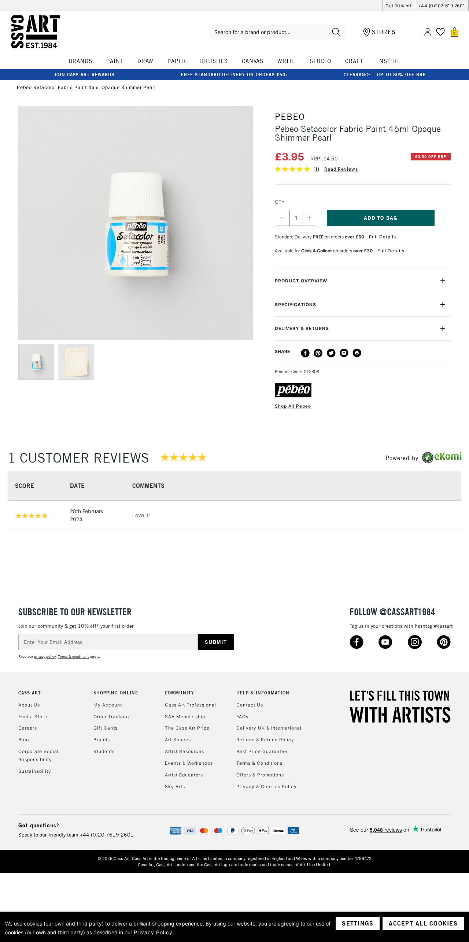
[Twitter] (331, 353)
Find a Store (32, 716)
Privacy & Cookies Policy (266, 786)
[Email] (344, 353)
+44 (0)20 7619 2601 (107, 834)
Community (179, 693)
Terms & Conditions (259, 763)
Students (104, 751)
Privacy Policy (153, 932)
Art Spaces (178, 739)
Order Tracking (111, 716)
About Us (29, 705)
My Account (107, 705)
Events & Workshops (189, 763)
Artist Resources (184, 751)
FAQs (242, 716)
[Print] (356, 353)
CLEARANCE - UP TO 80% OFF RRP (385, 74)
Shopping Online (115, 693)
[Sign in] (427, 32)
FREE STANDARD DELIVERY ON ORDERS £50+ (234, 74)
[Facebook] (305, 353)
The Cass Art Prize (187, 728)
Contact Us (249, 705)
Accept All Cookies (423, 923)
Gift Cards (105, 728)
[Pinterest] (318, 353)
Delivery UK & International (269, 728)
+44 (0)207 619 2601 (441, 5)
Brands (101, 739)
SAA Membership (185, 716)
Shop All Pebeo (293, 406)
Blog (23, 739)
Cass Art (29, 693)
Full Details (382, 236)
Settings (357, 923)
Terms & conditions (73, 656)
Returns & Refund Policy (265, 739)
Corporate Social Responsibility (38, 755)
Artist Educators (184, 775)
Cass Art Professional (190, 705)
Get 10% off (398, 5)
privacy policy (45, 656)
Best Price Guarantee (261, 751)
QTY (280, 202)
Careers (27, 728)
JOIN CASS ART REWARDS (84, 74)
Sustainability (34, 771)
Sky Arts (175, 786)
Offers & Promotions (260, 775)
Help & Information (262, 693)
